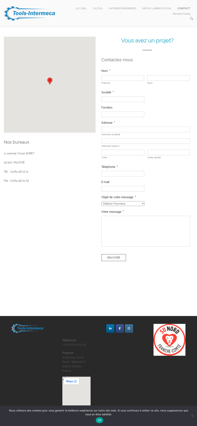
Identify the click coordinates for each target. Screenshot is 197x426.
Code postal (154, 157)
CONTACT (183, 8)
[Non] (192, 416)
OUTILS (98, 8)
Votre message (112, 211)
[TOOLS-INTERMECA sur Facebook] (120, 328)
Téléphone (109, 166)
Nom (105, 70)
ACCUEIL (81, 8)
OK (99, 420)
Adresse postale (111, 134)
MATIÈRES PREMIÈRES (122, 8)
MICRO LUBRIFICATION (156, 8)
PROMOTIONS (181, 13)
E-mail (105, 182)
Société (107, 92)
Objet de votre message (118, 197)
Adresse (108, 122)
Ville (104, 157)
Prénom (106, 83)
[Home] (29, 13)
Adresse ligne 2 (111, 146)
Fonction (106, 107)
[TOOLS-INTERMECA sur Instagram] (129, 328)
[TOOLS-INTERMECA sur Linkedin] (110, 328)
